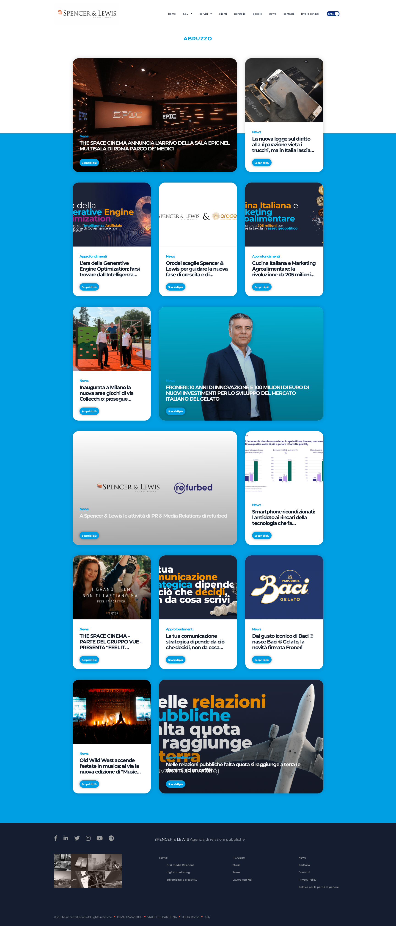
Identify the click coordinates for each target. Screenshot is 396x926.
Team (236, 872)
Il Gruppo (239, 857)
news (272, 13)
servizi (204, 13)
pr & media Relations (180, 865)
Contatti (304, 872)
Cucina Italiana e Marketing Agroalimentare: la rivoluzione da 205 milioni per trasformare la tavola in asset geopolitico (283, 268)
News (302, 857)
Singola (94, 882)
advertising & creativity (182, 879)
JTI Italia (94, 865)
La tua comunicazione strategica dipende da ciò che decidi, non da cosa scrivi (195, 641)
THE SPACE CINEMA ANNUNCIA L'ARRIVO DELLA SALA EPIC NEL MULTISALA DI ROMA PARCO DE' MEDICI (155, 146)
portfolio (239, 13)
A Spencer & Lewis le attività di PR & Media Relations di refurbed (153, 516)
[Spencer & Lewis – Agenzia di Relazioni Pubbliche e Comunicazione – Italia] (86, 14)
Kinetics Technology (60, 882)
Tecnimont (111, 865)
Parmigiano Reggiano (60, 865)
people (257, 13)
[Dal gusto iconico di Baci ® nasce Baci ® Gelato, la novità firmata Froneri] (284, 587)
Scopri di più (89, 162)
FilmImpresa (77, 882)
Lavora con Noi (242, 879)
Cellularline (77, 867)
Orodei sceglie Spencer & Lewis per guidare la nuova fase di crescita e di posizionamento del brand (197, 268)
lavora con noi (310, 13)
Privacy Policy (307, 879)
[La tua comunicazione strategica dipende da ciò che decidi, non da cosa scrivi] (198, 587)
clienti (223, 13)
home (172, 13)
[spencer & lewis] (56, 838)
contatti (288, 13)
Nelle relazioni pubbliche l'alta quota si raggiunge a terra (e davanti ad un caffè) (233, 767)
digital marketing (178, 872)
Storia (236, 865)
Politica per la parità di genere (319, 887)
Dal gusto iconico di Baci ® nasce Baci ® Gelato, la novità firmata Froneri (282, 641)
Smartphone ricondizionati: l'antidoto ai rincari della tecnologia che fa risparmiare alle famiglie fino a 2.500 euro (283, 517)
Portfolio (304, 865)
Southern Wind (111, 882)
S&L (186, 13)
